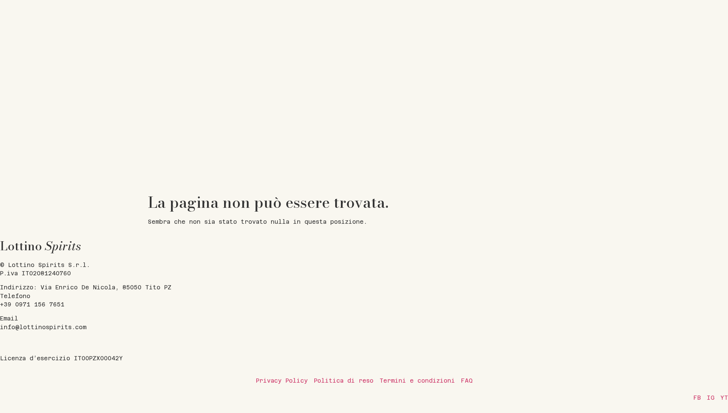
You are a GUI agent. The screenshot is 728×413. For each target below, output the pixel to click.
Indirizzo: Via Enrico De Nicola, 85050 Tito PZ (85, 287)
